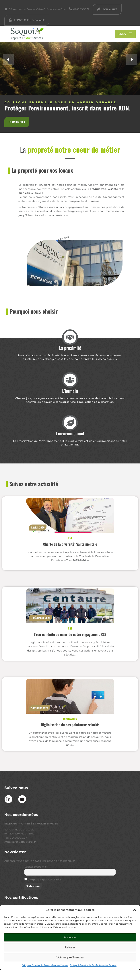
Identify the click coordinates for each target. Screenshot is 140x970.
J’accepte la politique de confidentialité (44, 879)
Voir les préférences (70, 957)
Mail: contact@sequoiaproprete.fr (20, 842)
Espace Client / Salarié (29, 20)
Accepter (70, 937)
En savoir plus (17, 122)
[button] (134, 910)
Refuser (70, 947)
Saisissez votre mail (35, 866)
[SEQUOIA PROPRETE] (24, 33)
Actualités (109, 9)
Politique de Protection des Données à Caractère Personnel (45, 965)
